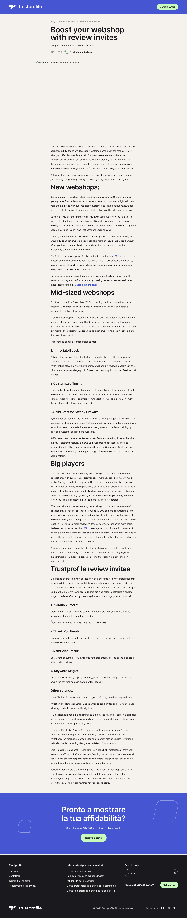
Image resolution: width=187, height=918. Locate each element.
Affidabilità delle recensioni (81, 880)
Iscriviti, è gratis (93, 837)
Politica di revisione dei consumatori (85, 876)
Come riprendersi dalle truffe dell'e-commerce (91, 890)
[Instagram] (168, 908)
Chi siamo (14, 871)
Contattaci (14, 876)
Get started (169, 885)
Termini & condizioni (19, 880)
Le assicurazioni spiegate (80, 871)
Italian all (131, 873)
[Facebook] (162, 908)
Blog (53, 21)
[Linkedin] (174, 908)
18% (85, 528)
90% (117, 256)
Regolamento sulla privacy (22, 885)
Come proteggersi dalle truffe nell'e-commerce (91, 885)
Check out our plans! (86, 284)
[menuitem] (35, 871)
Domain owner (167, 6)
